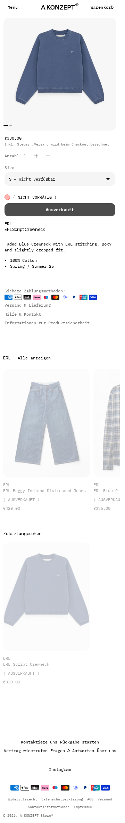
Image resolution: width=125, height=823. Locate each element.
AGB (90, 799)
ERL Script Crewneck (26, 664)
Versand (41, 144)
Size (9, 167)
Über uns (106, 750)
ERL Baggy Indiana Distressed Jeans (44, 490)
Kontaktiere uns (39, 742)
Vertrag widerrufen (26, 750)
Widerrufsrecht (22, 799)
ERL (8, 223)
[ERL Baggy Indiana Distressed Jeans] (46, 423)
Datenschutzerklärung (62, 799)
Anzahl (12, 155)
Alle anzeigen (34, 357)
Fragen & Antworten (72, 750)
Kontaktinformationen (48, 807)
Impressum (83, 807)
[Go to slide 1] (5, 125)
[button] (12, 7)
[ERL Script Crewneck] (46, 596)
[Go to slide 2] (10, 125)
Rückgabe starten (79, 742)
